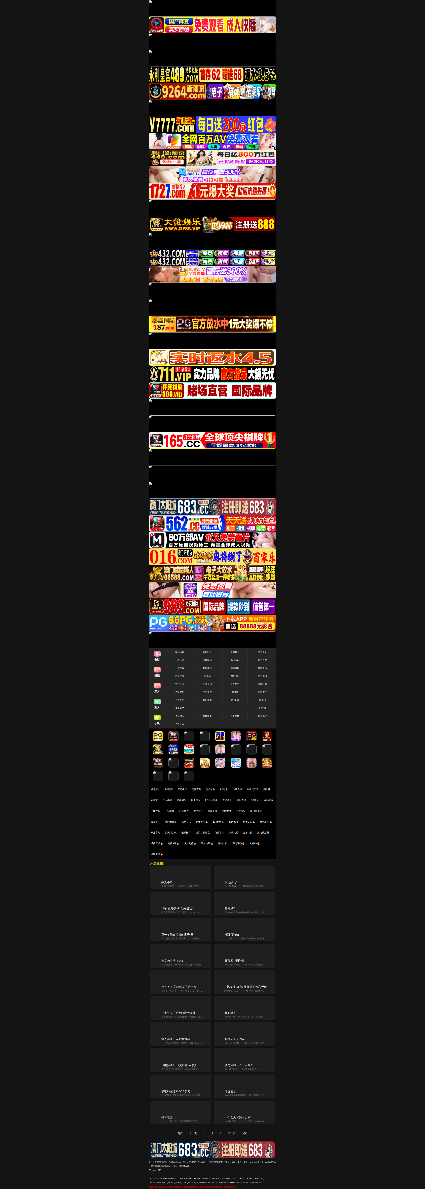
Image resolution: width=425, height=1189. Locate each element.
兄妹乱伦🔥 (190, 843)
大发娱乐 (155, 821)
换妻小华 (167, 882)
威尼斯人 (155, 789)
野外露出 (262, 675)
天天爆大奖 (171, 832)
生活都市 (179, 715)
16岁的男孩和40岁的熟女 (177, 908)
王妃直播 (169, 810)
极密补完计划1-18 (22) (175, 1091)
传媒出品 (179, 707)
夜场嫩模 (226, 810)
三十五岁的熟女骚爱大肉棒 (178, 1013)
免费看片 (219, 832)
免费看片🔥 (202, 821)
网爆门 (262, 699)
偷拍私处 (198, 810)
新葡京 (154, 800)
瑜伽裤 (235, 691)
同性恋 (262, 707)
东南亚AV (262, 668)
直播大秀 (248, 832)
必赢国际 (181, 800)
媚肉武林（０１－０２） (240, 1065)
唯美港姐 (235, 668)
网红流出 (235, 675)
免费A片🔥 (173, 843)
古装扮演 (179, 683)
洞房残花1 (231, 882)
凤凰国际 (196, 800)
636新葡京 (218, 821)
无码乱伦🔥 (266, 821)
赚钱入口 (223, 843)
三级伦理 (179, 659)
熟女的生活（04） (173, 961)
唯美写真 (235, 699)
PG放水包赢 (211, 800)
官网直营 (196, 789)
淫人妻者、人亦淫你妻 (175, 1039)
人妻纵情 (235, 715)
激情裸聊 (233, 821)
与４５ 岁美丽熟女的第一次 (178, 987)
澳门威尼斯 (263, 832)
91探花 (207, 675)
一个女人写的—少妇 (237, 1117)
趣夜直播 (212, 810)
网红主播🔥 (157, 854)
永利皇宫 (186, 821)
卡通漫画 (179, 699)
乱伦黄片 (184, 810)
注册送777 (252, 789)
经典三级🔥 (157, 843)
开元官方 (155, 832)
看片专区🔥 (207, 843)
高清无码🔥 (238, 843)
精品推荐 (179, 652)
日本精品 (207, 659)
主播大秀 (155, 810)
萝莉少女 (262, 652)
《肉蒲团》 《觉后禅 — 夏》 (179, 1065)
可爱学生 (235, 683)
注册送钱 (237, 789)
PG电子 (224, 789)
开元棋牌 (182, 789)
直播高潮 (227, 800)
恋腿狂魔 (262, 683)
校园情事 (207, 715)
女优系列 (207, 683)
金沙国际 (186, 832)
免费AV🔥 (254, 843)
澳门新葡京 (256, 810)
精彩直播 (241, 800)
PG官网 (169, 789)
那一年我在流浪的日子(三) (177, 934)
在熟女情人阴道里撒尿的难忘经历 (245, 987)
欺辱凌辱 (179, 675)
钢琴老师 (167, 1117)
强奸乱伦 (207, 652)
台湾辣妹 (179, 668)
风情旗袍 (179, 691)
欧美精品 (235, 652)
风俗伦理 (262, 715)
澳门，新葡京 (203, 832)
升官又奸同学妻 (235, 961)
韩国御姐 (207, 668)
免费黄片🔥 (249, 821)
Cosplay (235, 659)
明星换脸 (207, 691)
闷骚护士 (262, 691)
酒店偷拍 (268, 800)
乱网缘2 (230, 908)
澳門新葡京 (171, 821)
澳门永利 (210, 789)
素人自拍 (262, 659)
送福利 (266, 789)
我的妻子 (230, 1013)
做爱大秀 (233, 832)
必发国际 (241, 810)
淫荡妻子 (230, 1091)
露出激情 (207, 699)
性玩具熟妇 (232, 934)
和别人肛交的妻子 (236, 1039)
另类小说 (179, 723)
